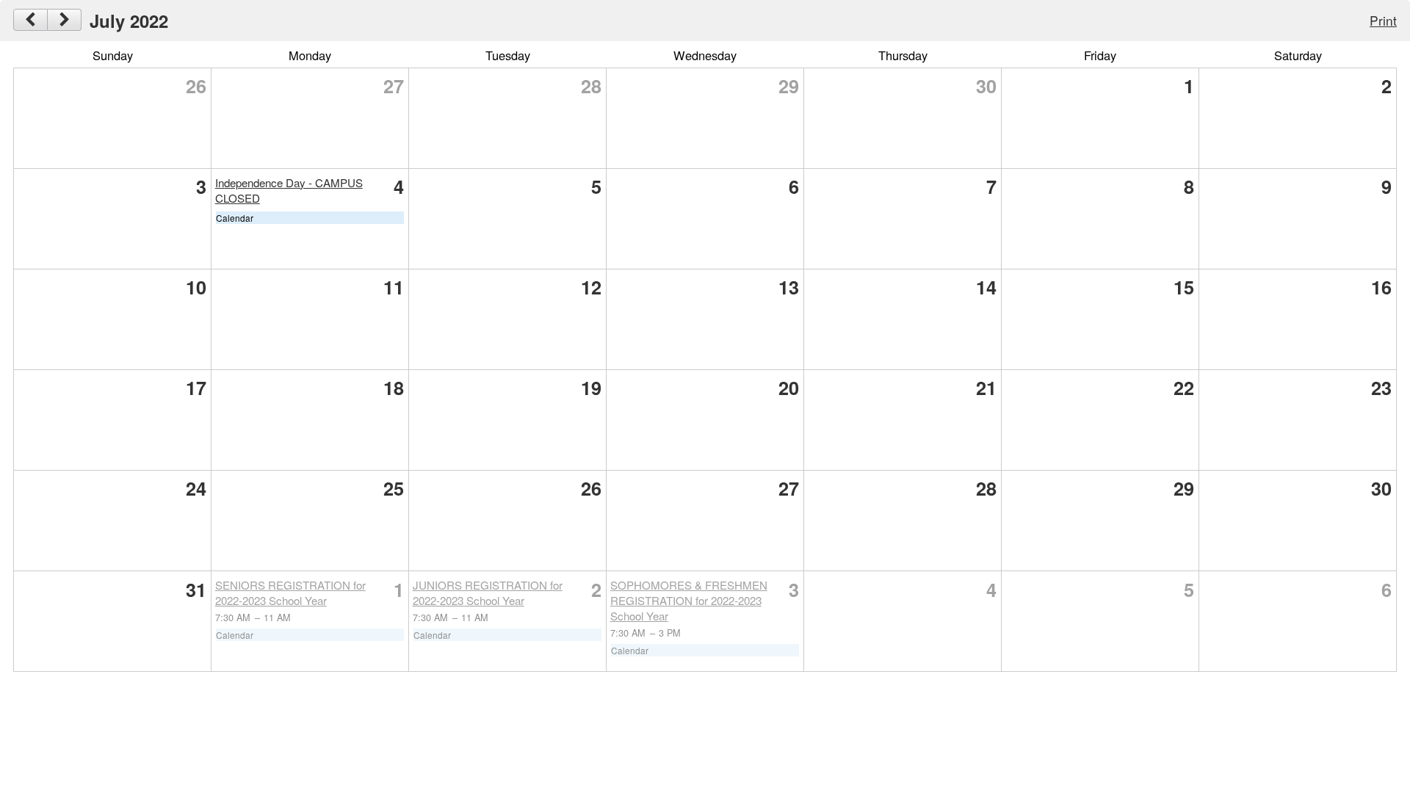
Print (1383, 20)
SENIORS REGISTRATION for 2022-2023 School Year (290, 592)
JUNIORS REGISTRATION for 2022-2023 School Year (488, 592)
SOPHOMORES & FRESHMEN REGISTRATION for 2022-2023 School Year (688, 600)
